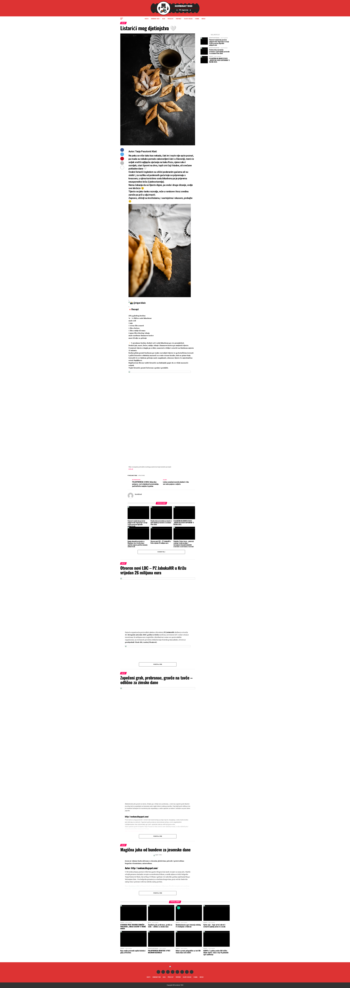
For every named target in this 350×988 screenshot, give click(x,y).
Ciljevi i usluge (188, 19)
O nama (197, 19)
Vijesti (146, 19)
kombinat (138, 494)
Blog (163, 19)
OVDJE (131, 469)
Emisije (203, 19)
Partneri (178, 19)
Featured (142, 475)
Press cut (170, 19)
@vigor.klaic (139, 303)
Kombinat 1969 (155, 19)
